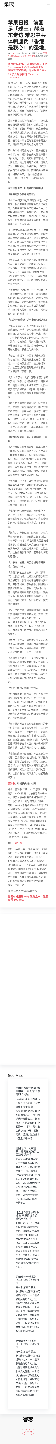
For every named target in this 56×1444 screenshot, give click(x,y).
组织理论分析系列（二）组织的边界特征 (27, 1280)
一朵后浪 (14, 53)
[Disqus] (28, 956)
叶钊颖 (11, 56)
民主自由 (31, 56)
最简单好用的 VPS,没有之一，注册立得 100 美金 (28, 898)
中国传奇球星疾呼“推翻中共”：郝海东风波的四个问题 (28, 1091)
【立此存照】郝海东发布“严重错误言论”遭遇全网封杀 (27, 1215)
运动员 (23, 56)
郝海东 (17, 56)
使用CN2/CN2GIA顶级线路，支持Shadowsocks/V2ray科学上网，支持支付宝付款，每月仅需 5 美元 (27, 67)
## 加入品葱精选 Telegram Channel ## (23, 76)
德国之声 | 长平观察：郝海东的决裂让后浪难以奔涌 (27, 1151)
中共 (45, 53)
